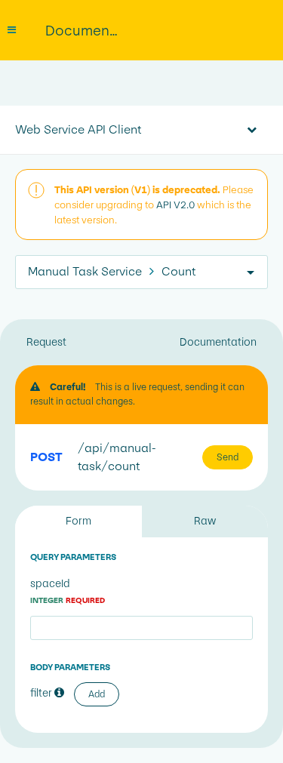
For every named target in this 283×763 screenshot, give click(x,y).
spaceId (67, 591)
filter (42, 693)
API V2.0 (175, 204)
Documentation (218, 342)
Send (227, 457)
